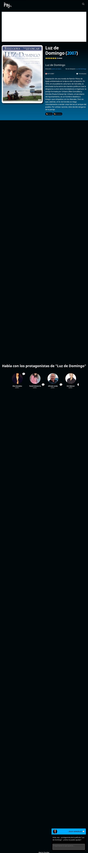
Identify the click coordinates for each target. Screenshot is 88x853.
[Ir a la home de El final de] (7, 5)
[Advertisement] (44, 27)
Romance (58, 114)
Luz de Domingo (81, 69)
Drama (50, 114)
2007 (71, 53)
